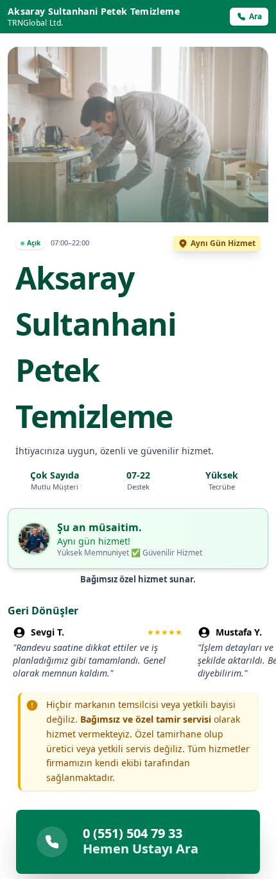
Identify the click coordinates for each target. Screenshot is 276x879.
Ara (255, 16)
